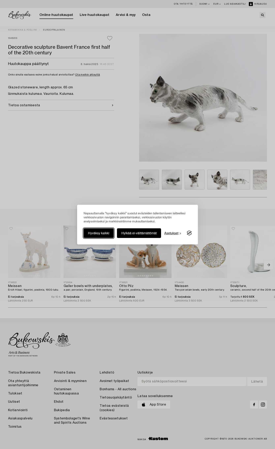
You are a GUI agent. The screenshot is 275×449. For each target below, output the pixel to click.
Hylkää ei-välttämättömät (139, 233)
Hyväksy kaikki (98, 233)
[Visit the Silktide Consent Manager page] (189, 233)
